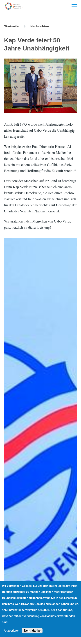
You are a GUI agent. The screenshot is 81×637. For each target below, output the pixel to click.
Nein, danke (32, 630)
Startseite (11, 26)
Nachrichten (39, 26)
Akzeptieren (11, 630)
